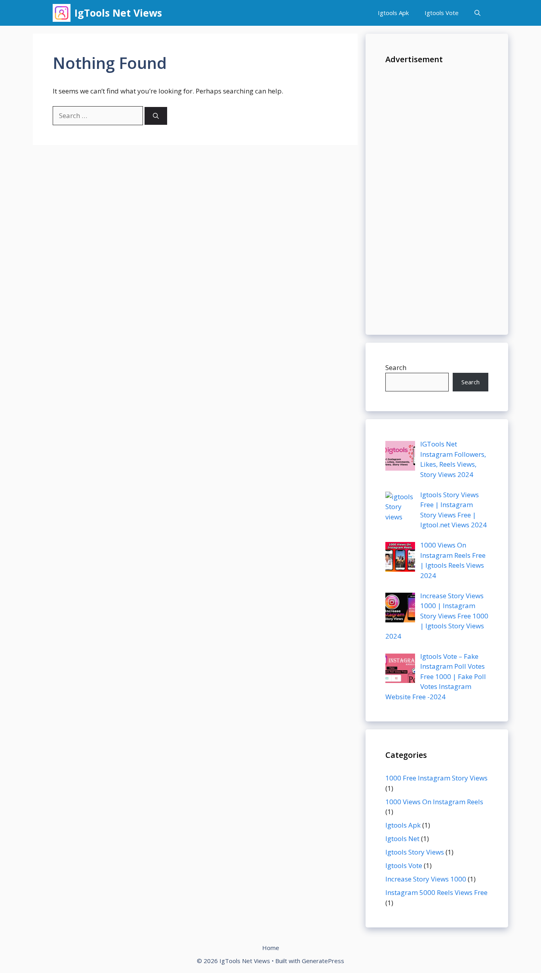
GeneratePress (323, 961)
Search (395, 367)
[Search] (156, 116)
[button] (477, 13)
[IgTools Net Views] (61, 13)
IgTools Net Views (118, 12)
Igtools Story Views (414, 852)
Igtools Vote (442, 13)
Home (270, 948)
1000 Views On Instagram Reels (434, 801)
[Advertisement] (436, 196)
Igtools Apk (393, 13)
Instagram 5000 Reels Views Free (436, 892)
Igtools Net (402, 838)
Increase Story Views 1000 (425, 878)
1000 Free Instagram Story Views (436, 777)
